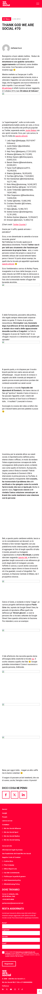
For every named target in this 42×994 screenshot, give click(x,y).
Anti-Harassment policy (12, 880)
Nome (4, 923)
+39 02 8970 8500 (8, 899)
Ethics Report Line (10, 869)
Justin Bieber (31, 130)
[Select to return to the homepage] (6, 3)
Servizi (4, 809)
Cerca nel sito (7, 846)
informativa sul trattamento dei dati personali (20, 952)
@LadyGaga (7, 88)
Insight (4, 813)
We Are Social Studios (12, 836)
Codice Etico (8, 861)
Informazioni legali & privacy (12, 850)
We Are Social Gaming (12, 840)
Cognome (6, 930)
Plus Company (9, 865)
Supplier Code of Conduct (11, 857)
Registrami (9, 964)
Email (4, 943)
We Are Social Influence (12, 828)
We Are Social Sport (11, 832)
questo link (22, 557)
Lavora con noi (7, 821)
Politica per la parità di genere (15, 876)
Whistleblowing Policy (12, 884)
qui (33, 659)
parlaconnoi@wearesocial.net (12, 903)
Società (4, 936)
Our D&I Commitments (11, 873)
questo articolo (21, 136)
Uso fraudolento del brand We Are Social (16, 853)
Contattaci (5, 824)
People (4, 817)
